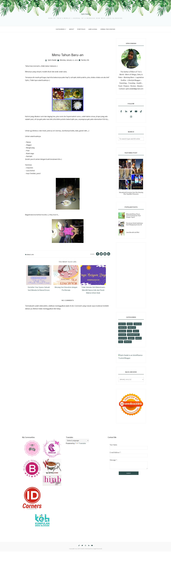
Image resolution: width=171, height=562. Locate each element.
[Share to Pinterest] (104, 253)
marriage (128, 341)
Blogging (122, 334)
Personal (122, 331)
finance (131, 338)
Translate (82, 443)
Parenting (122, 327)
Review (129, 324)
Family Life (85, 60)
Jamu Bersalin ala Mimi (132, 232)
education (122, 338)
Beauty (138, 338)
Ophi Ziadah (85, 14)
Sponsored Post (133, 334)
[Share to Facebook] (97, 253)
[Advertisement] (61, 42)
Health (136, 331)
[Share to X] (101, 253)
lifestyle (122, 324)
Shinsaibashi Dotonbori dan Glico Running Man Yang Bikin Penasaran (131, 193)
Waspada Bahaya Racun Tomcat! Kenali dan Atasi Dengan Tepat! (133, 215)
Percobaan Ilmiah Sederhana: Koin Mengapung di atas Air (134, 223)
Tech (120, 341)
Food (129, 331)
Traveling (137, 324)
